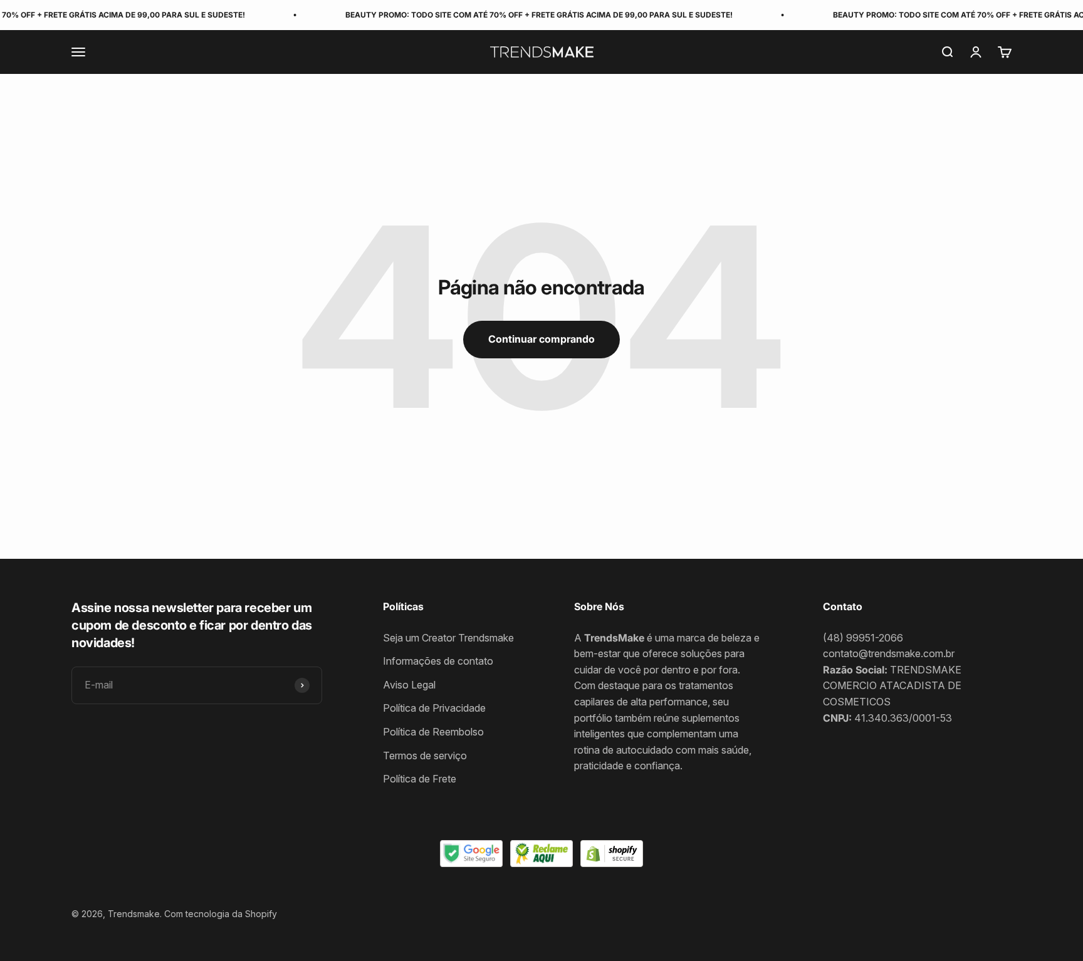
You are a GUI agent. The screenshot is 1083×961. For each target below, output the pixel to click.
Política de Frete (419, 778)
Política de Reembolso (433, 731)
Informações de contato (438, 661)
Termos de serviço (425, 755)
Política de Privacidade (434, 708)
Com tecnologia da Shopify (220, 913)
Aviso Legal (409, 684)
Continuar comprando (541, 339)
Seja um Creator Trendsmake (448, 637)
